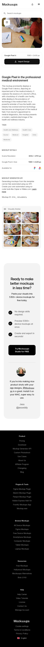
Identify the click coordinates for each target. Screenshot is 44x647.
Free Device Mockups (22, 533)
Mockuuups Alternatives (22, 573)
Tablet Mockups (22, 545)
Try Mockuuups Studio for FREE (22, 350)
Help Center (22, 594)
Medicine (7, 140)
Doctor (6, 135)
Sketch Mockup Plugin (22, 493)
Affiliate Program (22, 464)
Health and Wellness (11, 130)
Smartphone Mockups (22, 537)
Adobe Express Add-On (22, 501)
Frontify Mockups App (22, 505)
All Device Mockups (22, 525)
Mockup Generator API (22, 449)
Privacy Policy (22, 633)
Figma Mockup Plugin (22, 489)
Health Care (27, 130)
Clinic (34, 135)
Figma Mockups (22, 529)
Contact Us (22, 606)
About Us (22, 460)
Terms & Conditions (22, 630)
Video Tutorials (22, 598)
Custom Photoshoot (22, 452)
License (22, 602)
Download (22, 445)
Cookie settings (22, 626)
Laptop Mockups (22, 549)
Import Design (24, 62)
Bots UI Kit (22, 577)
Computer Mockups (22, 541)
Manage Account (22, 610)
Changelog (22, 468)
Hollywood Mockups (22, 570)
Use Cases (22, 456)
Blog (22, 472)
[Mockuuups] (15, 4)
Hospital (25, 135)
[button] (32, 4)
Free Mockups (22, 566)
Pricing (22, 441)
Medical (15, 135)
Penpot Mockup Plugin (22, 497)
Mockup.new (22, 508)
